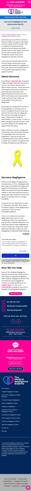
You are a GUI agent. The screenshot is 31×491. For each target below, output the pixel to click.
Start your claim (15, 293)
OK (15, 255)
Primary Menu (29, 2)
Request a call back (15, 369)
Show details (22, 251)
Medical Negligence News (13, 34)
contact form (7, 285)
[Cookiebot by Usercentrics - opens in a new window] (22, 234)
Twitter (18, 321)
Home (3, 34)
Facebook (13, 321)
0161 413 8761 (17, 2)
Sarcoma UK (16, 81)
